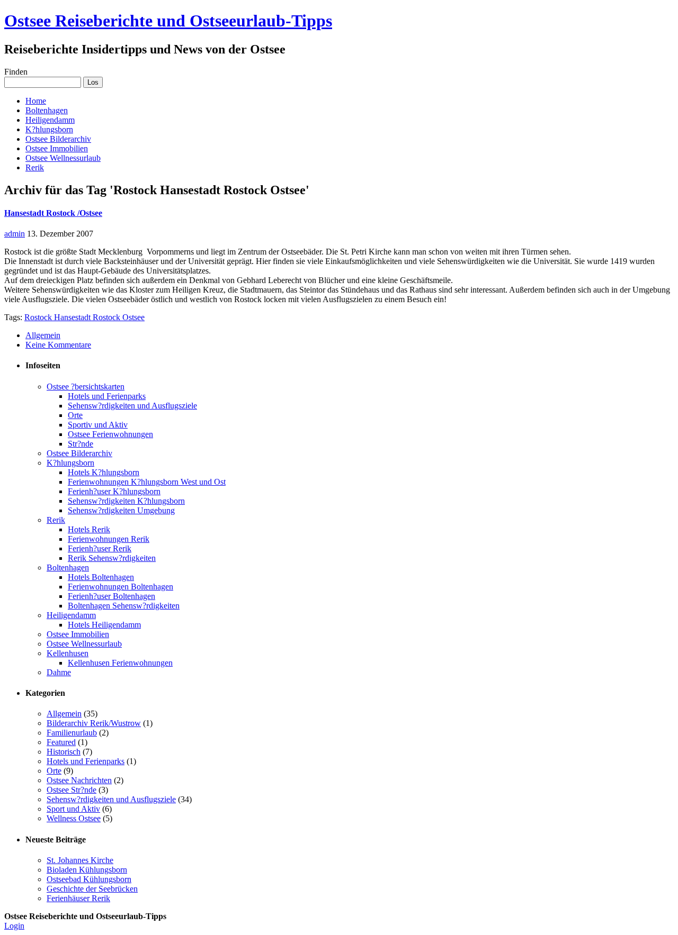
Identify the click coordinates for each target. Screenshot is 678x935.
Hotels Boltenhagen (101, 577)
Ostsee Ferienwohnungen (110, 434)
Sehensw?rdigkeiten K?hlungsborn (126, 500)
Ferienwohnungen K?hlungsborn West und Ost (147, 481)
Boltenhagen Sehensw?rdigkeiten (124, 605)
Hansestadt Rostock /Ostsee (53, 212)
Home (35, 100)
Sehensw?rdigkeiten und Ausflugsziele (132, 405)
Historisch (64, 751)
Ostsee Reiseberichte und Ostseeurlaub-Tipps (168, 20)
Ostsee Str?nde (71, 789)
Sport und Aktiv (73, 808)
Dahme (59, 672)
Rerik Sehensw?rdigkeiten (112, 557)
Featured (61, 742)
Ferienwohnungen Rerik (108, 538)
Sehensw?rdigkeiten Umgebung (121, 510)
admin (14, 233)
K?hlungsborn (49, 129)
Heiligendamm (50, 119)
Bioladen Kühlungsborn (87, 869)
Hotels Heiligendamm (104, 624)
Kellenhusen (67, 653)
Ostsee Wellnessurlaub (63, 157)
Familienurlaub (72, 732)
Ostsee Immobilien (56, 148)
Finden (16, 71)
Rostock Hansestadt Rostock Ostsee (84, 317)
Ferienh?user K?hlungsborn (114, 491)
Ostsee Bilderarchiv (58, 138)
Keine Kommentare (58, 344)
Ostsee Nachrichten (79, 780)
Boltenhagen (46, 110)
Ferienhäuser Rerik (78, 898)
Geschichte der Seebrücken (92, 888)
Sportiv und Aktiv (98, 424)
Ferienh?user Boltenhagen (111, 596)
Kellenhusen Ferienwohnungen (120, 662)
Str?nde (80, 443)
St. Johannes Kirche (80, 860)
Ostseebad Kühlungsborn (89, 879)
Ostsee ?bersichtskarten (85, 386)
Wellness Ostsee (74, 818)
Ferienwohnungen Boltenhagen (120, 586)
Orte (75, 415)
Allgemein (42, 335)
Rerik (34, 167)
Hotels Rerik (89, 529)
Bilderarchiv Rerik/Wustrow (94, 723)
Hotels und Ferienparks (107, 396)
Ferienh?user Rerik (99, 548)
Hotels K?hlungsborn (103, 472)
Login (14, 925)
